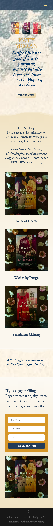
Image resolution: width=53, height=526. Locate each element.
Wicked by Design (26, 278)
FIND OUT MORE (26, 95)
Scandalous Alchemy (27, 334)
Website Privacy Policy (32, 521)
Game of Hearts (26, 221)
